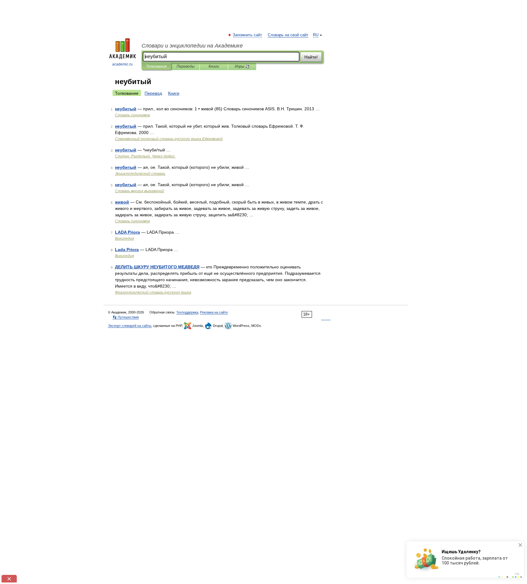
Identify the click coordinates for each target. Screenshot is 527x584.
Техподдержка (187, 312)
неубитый (125, 108)
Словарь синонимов (132, 115)
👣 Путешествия (126, 317)
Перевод (153, 93)
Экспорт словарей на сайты (129, 325)
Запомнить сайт (247, 35)
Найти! (311, 57)
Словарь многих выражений (139, 191)
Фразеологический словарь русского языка (153, 292)
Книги (214, 66)
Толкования (156, 66)
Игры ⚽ (242, 66)
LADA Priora (127, 232)
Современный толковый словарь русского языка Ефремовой (169, 139)
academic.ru (122, 64)
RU (315, 35)
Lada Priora (127, 249)
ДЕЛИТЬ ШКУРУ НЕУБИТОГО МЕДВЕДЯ (157, 266)
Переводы (186, 66)
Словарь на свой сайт (288, 35)
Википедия (124, 238)
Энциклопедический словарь (140, 174)
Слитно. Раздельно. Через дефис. (145, 156)
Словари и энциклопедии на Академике (192, 46)
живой (122, 202)
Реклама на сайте (214, 312)
